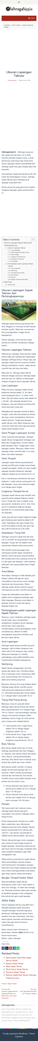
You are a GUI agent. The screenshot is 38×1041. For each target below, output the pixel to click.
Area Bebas (14, 261)
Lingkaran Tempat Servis (18, 257)
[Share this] (3, 948)
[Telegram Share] (14, 948)
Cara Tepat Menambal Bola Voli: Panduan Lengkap (28, 991)
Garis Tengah (15, 254)
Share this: (11, 285)
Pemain (13, 277)
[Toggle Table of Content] (31, 239)
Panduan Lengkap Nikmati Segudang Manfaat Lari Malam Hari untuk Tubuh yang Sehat (10, 993)
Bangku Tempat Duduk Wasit (19, 279)
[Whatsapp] (18, 948)
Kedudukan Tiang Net (17, 259)
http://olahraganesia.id (25, 1005)
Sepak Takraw (12, 984)
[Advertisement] (19, 50)
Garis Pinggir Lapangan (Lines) (20, 252)
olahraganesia (8, 1004)
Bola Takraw (14, 275)
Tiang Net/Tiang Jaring (17, 273)
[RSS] (19, 2)
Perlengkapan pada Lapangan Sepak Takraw (20, 265)
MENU (33, 18)
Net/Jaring (14, 270)
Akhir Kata (8, 282)
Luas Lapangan (15, 250)
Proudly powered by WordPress (15, 1033)
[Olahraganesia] (19, 8)
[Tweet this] (6, 948)
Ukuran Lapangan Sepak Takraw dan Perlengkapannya (18, 243)
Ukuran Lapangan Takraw (16, 248)
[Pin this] (10, 948)
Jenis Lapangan (15, 268)
